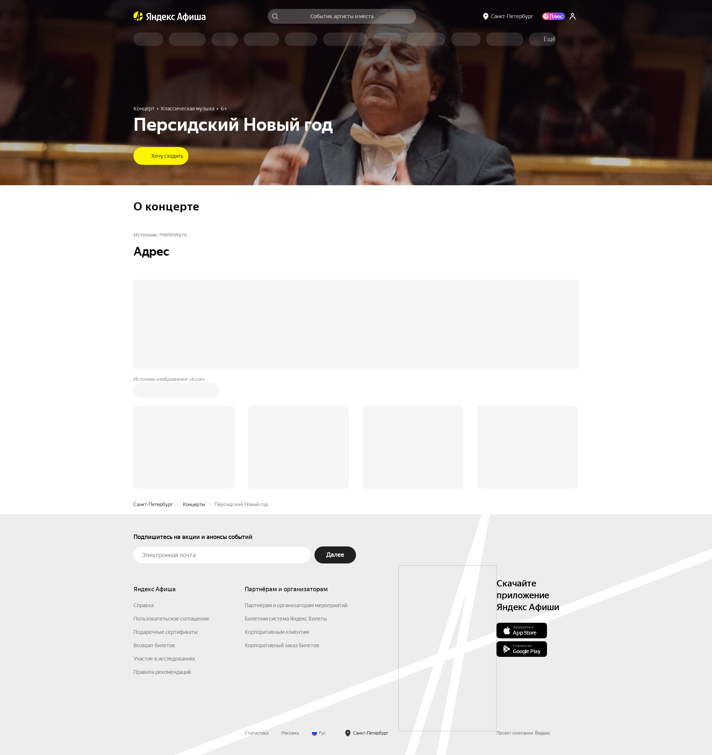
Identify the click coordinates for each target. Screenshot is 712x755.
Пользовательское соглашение (171, 619)
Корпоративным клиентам (277, 632)
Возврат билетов (154, 645)
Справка (144, 605)
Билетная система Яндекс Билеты (286, 619)
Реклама (290, 733)
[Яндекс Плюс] (553, 16)
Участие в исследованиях (164, 659)
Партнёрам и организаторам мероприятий (296, 605)
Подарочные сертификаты (166, 632)
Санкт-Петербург (153, 504)
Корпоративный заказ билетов (282, 645)
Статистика (256, 733)
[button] (549, 39)
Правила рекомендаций (162, 672)
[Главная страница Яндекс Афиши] (138, 16)
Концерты (194, 504)
